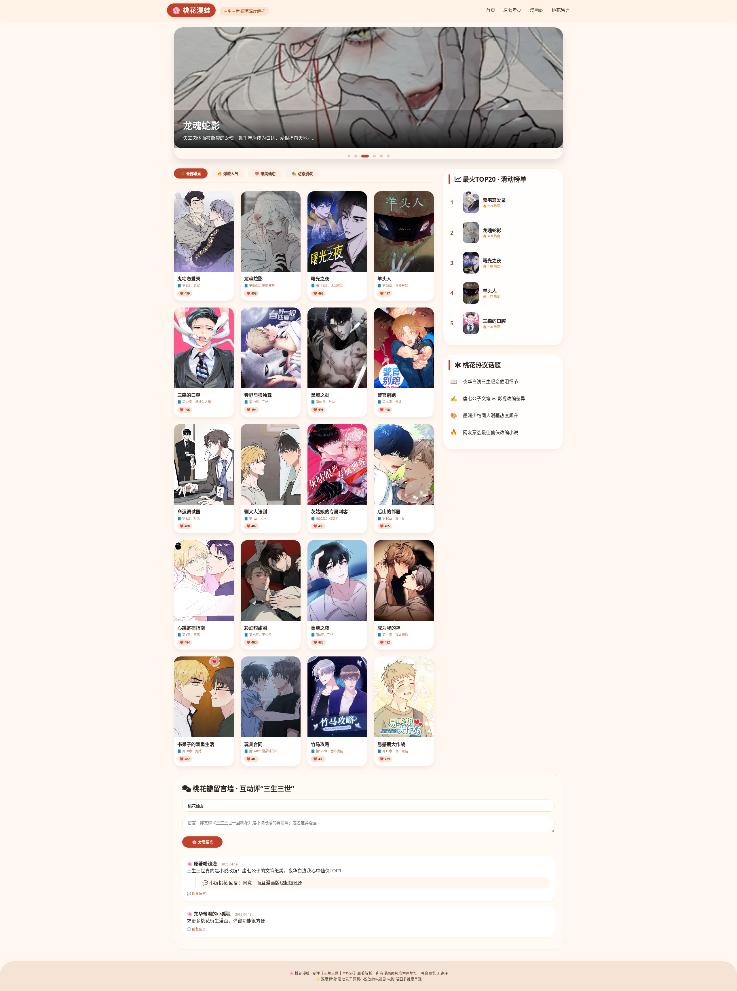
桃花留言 (561, 10)
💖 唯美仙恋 (265, 174)
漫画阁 (537, 10)
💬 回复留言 (196, 894)
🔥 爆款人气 (227, 174)
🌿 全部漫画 (190, 174)
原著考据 (512, 10)
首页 (490, 10)
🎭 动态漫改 (302, 174)
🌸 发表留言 (202, 842)
